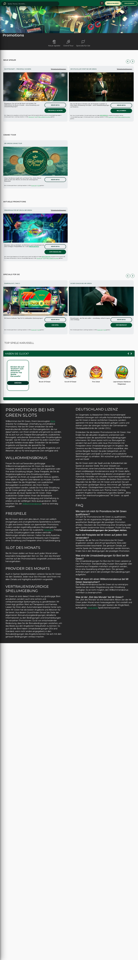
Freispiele (48, 530)
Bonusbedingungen (44, 117)
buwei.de (39, 258)
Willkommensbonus (32, 503)
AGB (36, 117)
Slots (53, 421)
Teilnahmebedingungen (58, 69)
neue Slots (93, 608)
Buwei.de (31, 117)
